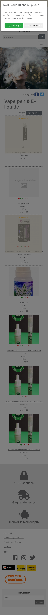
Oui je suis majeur (14, 25)
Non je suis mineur (34, 25)
